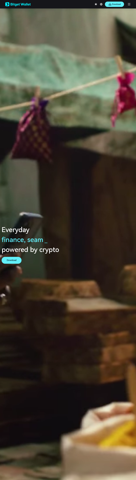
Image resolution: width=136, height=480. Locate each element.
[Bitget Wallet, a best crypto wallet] (21, 4)
